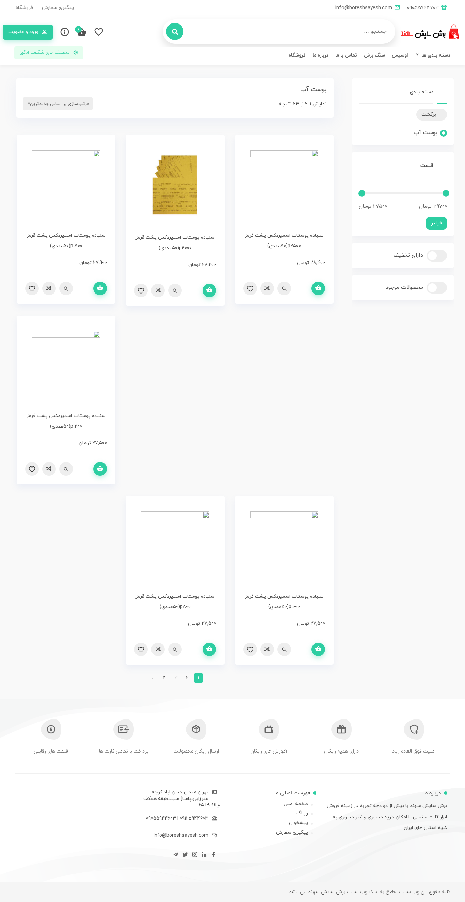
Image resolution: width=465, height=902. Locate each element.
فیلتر (436, 223)
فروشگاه (24, 7)
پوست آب (425, 133)
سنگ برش (374, 55)
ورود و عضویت (23, 32)
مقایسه (267, 288)
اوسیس (400, 55)
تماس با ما (346, 55)
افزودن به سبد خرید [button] (318, 288)
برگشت (428, 114)
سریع (284, 288)
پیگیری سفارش (58, 7)
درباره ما (320, 55)
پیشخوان (298, 823)
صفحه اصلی (296, 804)
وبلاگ (302, 813)
